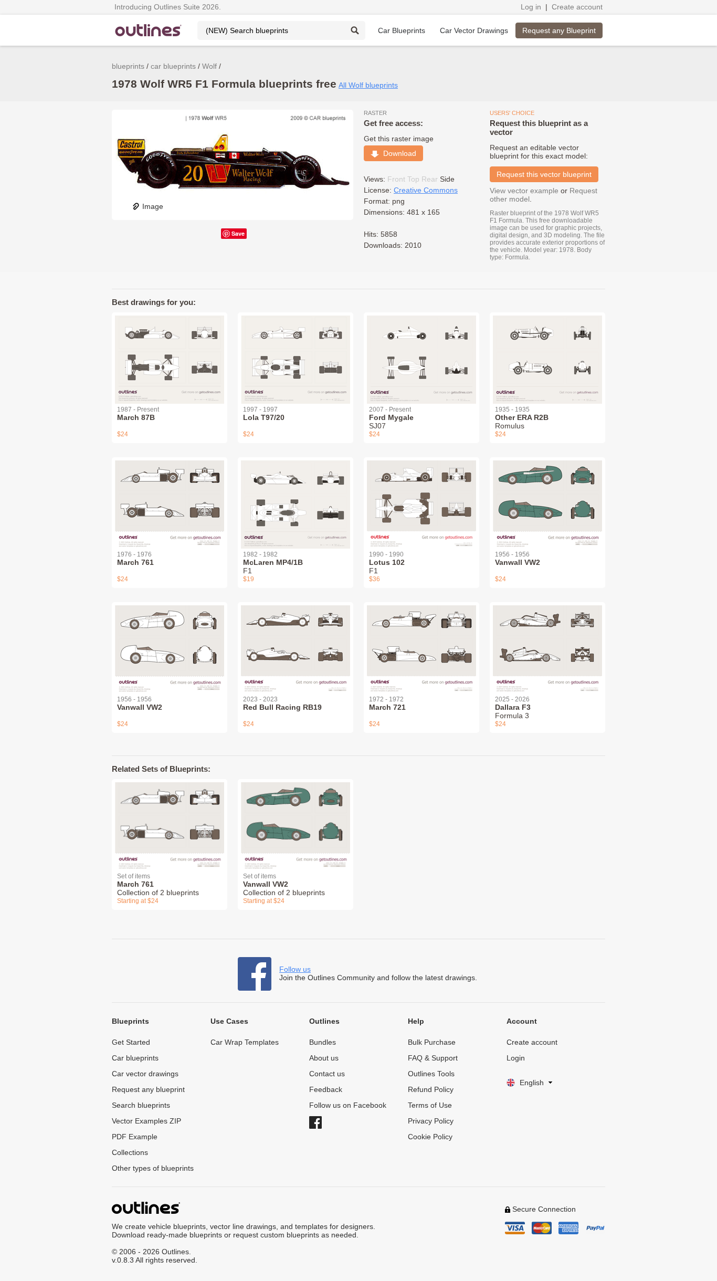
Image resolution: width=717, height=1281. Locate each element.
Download (397, 153)
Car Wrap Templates (244, 1042)
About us (324, 1058)
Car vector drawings (145, 1073)
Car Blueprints (401, 30)
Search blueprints (141, 1105)
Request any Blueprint (559, 30)
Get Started (131, 1042)
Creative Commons (426, 190)
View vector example (524, 190)
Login (516, 1058)
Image (152, 206)
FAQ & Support (433, 1058)
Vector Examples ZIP (146, 1121)
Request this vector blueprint (544, 174)
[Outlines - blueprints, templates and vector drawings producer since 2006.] (148, 30)
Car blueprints (135, 1058)
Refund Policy (431, 1089)
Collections (130, 1152)
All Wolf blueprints (368, 85)
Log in (531, 7)
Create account (577, 7)
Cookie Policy (430, 1136)
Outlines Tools (431, 1073)
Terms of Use (430, 1105)
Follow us (295, 969)
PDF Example (134, 1136)
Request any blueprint (148, 1089)
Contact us (327, 1073)
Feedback (325, 1089)
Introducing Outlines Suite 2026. (167, 7)
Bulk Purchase (432, 1042)
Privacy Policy (431, 1121)
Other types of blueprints (153, 1168)
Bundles (322, 1042)
